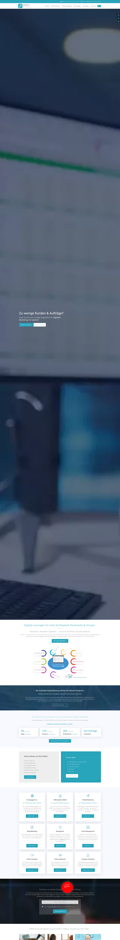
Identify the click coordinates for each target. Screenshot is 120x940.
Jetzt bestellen (29, 777)
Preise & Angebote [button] (67, 6)
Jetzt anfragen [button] (77, 6)
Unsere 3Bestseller (67, 886)
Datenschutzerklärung (52, 906)
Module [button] (47, 6)
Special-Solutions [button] (55, 6)
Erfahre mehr (31, 845)
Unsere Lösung (39, 324)
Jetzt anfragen (71, 775)
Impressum (84, 1)
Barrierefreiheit (98, 1)
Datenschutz (90, 1)
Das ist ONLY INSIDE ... (59, 705)
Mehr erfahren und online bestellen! (59, 741)
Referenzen (86, 6)
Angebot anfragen (87, 870)
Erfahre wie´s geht (25, 324)
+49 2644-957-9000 (75, 1)
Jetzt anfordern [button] (59, 911)
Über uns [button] (93, 6)
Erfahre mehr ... (31, 816)
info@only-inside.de (65, 1)
